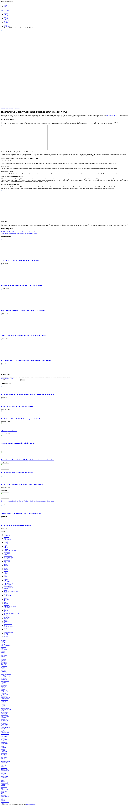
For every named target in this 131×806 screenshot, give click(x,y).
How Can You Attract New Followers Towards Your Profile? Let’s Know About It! (26, 360)
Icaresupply (3, 764)
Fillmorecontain (4, 725)
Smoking (6, 615)
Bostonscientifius (5, 802)
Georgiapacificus (5, 698)
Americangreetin (5, 691)
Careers (5, 545)
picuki (2, 668)
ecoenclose (3, 647)
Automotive (6, 537)
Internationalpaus (5, 708)
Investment (6, 592)
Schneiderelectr (4, 776)
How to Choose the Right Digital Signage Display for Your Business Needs (19, 233)
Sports (5, 21)
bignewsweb (4, 666)
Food (5, 567)
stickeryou (3, 652)
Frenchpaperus (4, 720)
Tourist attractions (8, 624)
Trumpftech (3, 731)
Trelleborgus (4, 791)
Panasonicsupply (5, 784)
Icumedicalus (4, 778)
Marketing (6, 599)
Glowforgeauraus (5, 734)
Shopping (6, 611)
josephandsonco (4, 678)
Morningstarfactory (5, 761)
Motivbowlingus (4, 793)
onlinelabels (3, 644)
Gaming (6, 573)
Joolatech (3, 792)
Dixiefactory (4, 693)
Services (6, 610)
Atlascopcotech (4, 783)
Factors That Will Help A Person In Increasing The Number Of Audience (23, 335)
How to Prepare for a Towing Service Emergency (16, 525)
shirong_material (5, 681)
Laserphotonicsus (5, 730)
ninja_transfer (4, 649)
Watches (6, 630)
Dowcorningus (4, 762)
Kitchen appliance (8, 595)
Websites (6, 633)
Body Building (7, 539)
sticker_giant (4, 662)
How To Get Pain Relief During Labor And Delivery (17, 406)
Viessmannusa (4, 753)
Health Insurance (8, 584)
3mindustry (3, 689)
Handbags (6, 579)
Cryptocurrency (7, 552)
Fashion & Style (7, 561)
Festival (5, 562)
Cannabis (6, 543)
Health (5, 14)
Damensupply (4, 787)
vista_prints (3, 659)
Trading (5, 625)
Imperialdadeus (4, 712)
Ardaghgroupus (4, 694)
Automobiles (7, 535)
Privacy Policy (7, 8)
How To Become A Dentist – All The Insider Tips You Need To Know (22, 419)
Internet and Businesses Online (11, 591)
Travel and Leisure (8, 626)
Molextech (3, 772)
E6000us (3, 711)
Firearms (6, 565)
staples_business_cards (6, 643)
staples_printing (4, 663)
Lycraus (2, 746)
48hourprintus (4, 696)
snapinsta (3, 667)
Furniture (6, 569)
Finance (5, 564)
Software (6, 618)
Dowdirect (3, 747)
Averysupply (4, 719)
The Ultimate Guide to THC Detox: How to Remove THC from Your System (19, 231)
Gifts (5, 575)
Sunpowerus (4, 798)
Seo (4, 609)
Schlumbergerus (4, 743)
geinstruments (4, 672)
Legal (5, 596)
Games (5, 572)
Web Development (8, 632)
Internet (5, 590)
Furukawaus (4, 759)
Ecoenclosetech (4, 700)
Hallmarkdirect (4, 724)
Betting (5, 538)
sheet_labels (3, 664)
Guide (5, 576)
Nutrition (6, 18)
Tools (5, 622)
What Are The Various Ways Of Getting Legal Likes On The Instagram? (23, 310)
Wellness (6, 636)
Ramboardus (4, 736)
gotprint (2, 641)
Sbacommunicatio (5, 796)
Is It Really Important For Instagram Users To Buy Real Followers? (22, 285)
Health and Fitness (8, 583)
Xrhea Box (3, 682)
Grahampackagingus (5, 727)
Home (5, 3)
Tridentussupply (4, 789)
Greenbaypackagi (5, 721)
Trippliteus (3, 795)
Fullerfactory (4, 744)
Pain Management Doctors (9, 431)
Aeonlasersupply (5, 732)
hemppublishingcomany (6, 674)
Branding (6, 541)
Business (6, 542)
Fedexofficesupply (5, 716)
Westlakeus (3, 800)
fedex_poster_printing (6, 645)
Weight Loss (7, 15)
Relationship (7, 607)
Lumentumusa (4, 742)
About (5, 5)
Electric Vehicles (8, 556)
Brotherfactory (4, 687)
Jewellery (6, 594)
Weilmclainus (4, 739)
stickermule (3, 640)
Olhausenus (3, 803)
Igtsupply (3, 780)
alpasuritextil (4, 679)
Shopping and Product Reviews (11, 613)
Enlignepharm (4, 685)
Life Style (6, 17)
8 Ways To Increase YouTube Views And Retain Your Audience (20, 260)
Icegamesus (3, 765)
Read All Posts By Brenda (7, 378)
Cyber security (7, 553)
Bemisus (3, 704)
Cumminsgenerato (5, 770)
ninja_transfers (4, 638)
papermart (3, 656)
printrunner (3, 653)
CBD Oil (6, 547)
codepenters (3, 670)
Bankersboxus (4, 713)
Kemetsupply (4, 751)
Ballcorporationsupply (6, 709)
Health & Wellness (8, 581)
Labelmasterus (4, 723)
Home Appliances (8, 586)
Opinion (6, 22)
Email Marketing (8, 558)
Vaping (5, 628)
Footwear (6, 568)
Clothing (6, 549)
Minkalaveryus (4, 769)
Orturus (2, 735)
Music (5, 601)
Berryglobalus (4, 690)
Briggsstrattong (4, 755)
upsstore (3, 651)
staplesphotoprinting (30, 804)
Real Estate (6, 605)
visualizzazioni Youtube (111, 115)
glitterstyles (3, 671)
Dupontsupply (4, 777)
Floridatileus (4, 754)
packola (2, 648)
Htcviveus (3, 750)
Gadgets (6, 571)
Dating (5, 554)
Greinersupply (4, 717)
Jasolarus (3, 788)
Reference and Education (10, 606)
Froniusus (3, 799)
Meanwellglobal (4, 757)
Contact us (6, 6)
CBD (5, 546)
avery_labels (4, 655)
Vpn (5, 629)
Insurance (6, 588)
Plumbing (6, 603)
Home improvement (8, 587)
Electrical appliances (8, 557)
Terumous (3, 749)
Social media (17, 108)
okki (2, 683)
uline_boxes (3, 657)
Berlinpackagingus (5, 697)
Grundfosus (3, 774)
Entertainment (7, 560)
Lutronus (3, 781)
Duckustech (3, 705)
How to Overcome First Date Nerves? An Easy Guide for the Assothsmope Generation (27, 394)
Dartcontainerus (4, 715)
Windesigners (4, 686)
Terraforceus (4, 768)
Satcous (2, 766)
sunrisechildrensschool (6, 677)
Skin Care (6, 614)
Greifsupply (3, 701)
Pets (5, 602)
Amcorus (3, 702)
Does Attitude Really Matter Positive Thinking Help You (18, 443)
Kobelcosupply (4, 740)
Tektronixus (3, 785)
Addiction (6, 13)
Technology (6, 19)
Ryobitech (3, 758)
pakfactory (3, 660)
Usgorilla (3, 706)
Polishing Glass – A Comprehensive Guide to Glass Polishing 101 (21, 513)
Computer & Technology (10, 550)
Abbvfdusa (3, 738)
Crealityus (3, 728)
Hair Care (6, 577)
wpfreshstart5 (4, 675)
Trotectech (3, 773)
